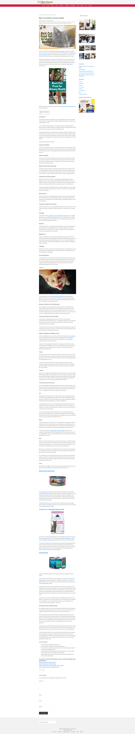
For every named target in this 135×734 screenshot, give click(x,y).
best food (69, 64)
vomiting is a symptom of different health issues (59, 215)
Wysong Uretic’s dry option (48, 506)
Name (40, 695)
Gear (78, 5)
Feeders (52, 5)
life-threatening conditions (57, 296)
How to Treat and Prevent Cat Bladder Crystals (49, 667)
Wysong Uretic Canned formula (67, 106)
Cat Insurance (81, 86)
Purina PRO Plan (43, 552)
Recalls (82, 5)
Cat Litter (80, 88)
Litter (48, 5)
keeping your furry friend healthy (58, 430)
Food (44, 5)
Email (40, 700)
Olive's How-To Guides (83, 94)
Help (86, 5)
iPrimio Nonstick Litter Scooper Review (47, 662)
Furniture (61, 5)
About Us (90, 5)
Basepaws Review (82, 69)
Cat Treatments (82, 90)
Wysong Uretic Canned (46, 492)
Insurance (67, 5)
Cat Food (43, 669)
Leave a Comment (50, 20)
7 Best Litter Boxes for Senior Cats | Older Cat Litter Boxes (51, 665)
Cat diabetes (72, 336)
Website (40, 706)
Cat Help (80, 85)
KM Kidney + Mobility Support (49, 540)
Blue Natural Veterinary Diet (56, 509)
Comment (41, 681)
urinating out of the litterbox (62, 179)
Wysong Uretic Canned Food (46, 471)
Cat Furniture (81, 83)
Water (56, 5)
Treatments (73, 5)
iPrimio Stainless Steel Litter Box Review (47, 663)
